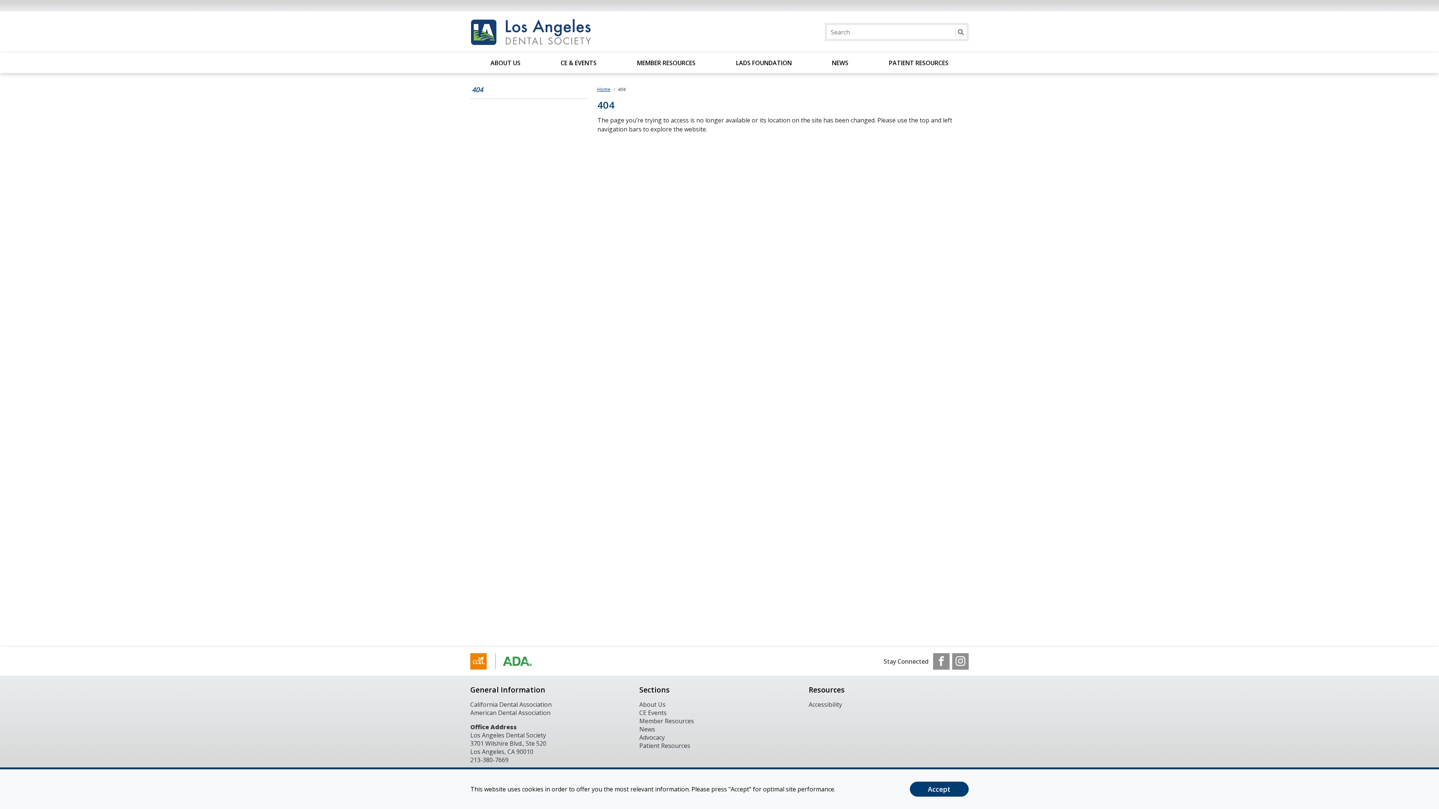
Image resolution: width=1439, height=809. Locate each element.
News (840, 63)
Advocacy (652, 737)
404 (477, 89)
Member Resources (666, 63)
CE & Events (579, 63)
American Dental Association (510, 713)
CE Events (653, 713)
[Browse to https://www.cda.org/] (508, 661)
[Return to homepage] (567, 32)
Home (603, 89)
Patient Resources (918, 63)
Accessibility (825, 704)
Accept (939, 789)
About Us (506, 63)
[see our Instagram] (960, 661)
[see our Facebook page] (941, 661)
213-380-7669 (489, 760)
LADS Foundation (764, 63)
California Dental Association (511, 704)
